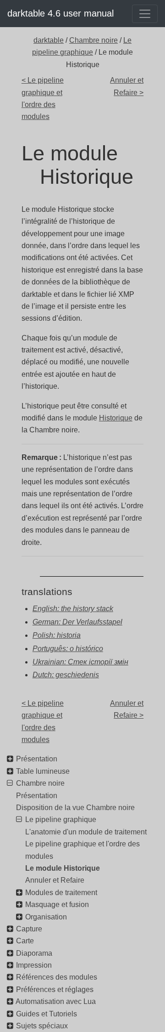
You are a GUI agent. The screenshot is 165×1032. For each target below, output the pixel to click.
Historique (115, 418)
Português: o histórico (68, 648)
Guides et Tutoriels (46, 1014)
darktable (48, 40)
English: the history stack (73, 608)
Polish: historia (57, 635)
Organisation (46, 917)
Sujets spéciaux (42, 1026)
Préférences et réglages (55, 989)
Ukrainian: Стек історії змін (80, 662)
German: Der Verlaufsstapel (77, 622)
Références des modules (56, 977)
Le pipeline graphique (60, 819)
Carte (25, 941)
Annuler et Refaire (54, 880)
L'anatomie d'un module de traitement (86, 832)
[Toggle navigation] (145, 14)
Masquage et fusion (57, 904)
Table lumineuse (43, 771)
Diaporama (34, 953)
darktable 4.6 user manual (60, 13)
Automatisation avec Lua (56, 1001)
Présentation (36, 759)
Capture (29, 929)
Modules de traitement (61, 892)
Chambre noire (93, 40)
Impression (34, 965)
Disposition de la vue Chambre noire (75, 807)
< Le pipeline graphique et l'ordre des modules (43, 98)
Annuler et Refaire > (126, 86)
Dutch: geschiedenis (66, 675)
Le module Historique (62, 868)
